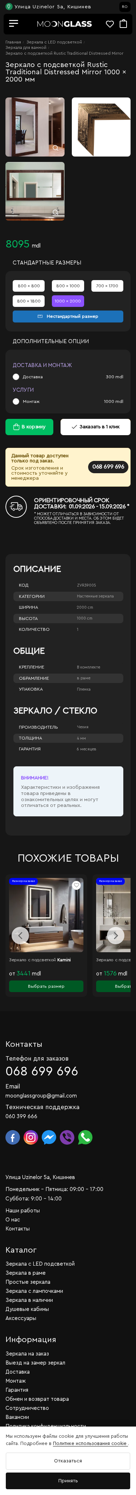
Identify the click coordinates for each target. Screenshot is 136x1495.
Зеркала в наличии (29, 1300)
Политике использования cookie (90, 1443)
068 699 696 (108, 467)
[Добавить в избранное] (76, 885)
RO (125, 7)
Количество (34, 629)
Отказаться (68, 1460)
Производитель (38, 727)
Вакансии (17, 1417)
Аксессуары (20, 1318)
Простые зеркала (27, 1282)
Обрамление (34, 678)
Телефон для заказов (37, 1058)
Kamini (64, 960)
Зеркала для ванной (25, 47)
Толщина (30, 738)
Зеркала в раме (25, 1273)
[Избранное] (113, 24)
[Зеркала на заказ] (64, 24)
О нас (12, 1220)
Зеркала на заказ (27, 1354)
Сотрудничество (27, 1408)
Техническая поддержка (42, 1107)
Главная (13, 42)
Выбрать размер (46, 986)
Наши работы (22, 1210)
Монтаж (31, 401)
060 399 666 (21, 1116)
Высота (28, 618)
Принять (68, 1480)
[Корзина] (123, 24)
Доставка (33, 377)
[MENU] (13, 24)
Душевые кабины (27, 1309)
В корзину (33, 426)
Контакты (17, 1229)
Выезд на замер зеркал (35, 1363)
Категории (32, 596)
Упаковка (31, 689)
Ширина (28, 607)
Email (12, 1086)
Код (23, 585)
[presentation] (20, 935)
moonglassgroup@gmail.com (41, 1096)
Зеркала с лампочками (34, 1291)
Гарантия (30, 749)
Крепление (31, 667)
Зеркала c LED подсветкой (54, 42)
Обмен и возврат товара (37, 1399)
